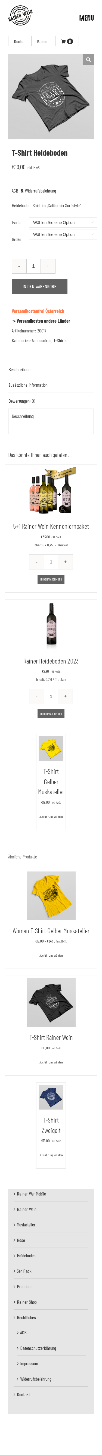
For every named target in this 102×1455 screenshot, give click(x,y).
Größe (16, 239)
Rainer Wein (26, 1209)
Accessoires (41, 340)
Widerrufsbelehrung (38, 191)
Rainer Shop (27, 1302)
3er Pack (24, 1271)
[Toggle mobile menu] (86, 18)
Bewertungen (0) (21, 401)
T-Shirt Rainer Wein (51, 1037)
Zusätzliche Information (28, 385)
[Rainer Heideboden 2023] (51, 626)
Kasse (42, 41)
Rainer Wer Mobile (31, 1194)
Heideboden (26, 1255)
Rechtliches (26, 1317)
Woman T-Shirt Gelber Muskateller (51, 931)
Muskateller (26, 1225)
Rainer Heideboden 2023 (51, 661)
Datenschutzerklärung (38, 1348)
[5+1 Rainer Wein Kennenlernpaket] (51, 491)
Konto (18, 41)
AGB (15, 191)
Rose (21, 1240)
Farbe (16, 222)
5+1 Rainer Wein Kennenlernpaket (51, 526)
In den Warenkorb (40, 286)
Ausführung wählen (51, 816)
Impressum (29, 1363)
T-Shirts (60, 340)
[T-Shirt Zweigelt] (51, 1097)
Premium (24, 1286)
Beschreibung (19, 369)
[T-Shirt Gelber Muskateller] (51, 748)
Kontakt (23, 1394)
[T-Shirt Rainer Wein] (51, 1002)
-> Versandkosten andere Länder (41, 321)
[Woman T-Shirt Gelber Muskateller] (51, 895)
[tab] (51, 369)
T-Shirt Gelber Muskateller (51, 781)
